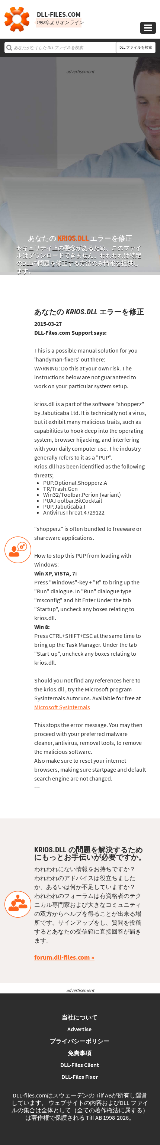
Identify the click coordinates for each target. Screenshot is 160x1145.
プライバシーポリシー (79, 1041)
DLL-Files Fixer (79, 1077)
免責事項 (80, 1053)
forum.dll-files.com (62, 957)
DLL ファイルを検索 (135, 47)
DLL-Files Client (79, 1065)
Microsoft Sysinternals (62, 707)
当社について (79, 1017)
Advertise (79, 1029)
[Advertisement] (80, 155)
